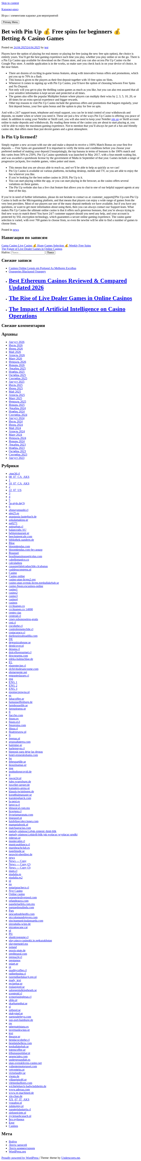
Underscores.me (70, 1157)
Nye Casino (16, 890)
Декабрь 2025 (17, 368)
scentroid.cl (15, 993)
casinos (13, 602)
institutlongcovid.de (20, 771)
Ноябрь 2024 (17, 411)
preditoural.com (18, 953)
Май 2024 (15, 428)
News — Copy (17, 861)
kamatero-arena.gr (19, 788)
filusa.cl (13, 728)
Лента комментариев (22, 1148)
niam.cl (13, 870)
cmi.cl (12, 622)
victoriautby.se (17, 1073)
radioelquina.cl (17, 973)
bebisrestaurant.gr (19, 533)
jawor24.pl (15, 778)
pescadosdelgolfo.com (22, 914)
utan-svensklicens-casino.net (25, 1063)
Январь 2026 (17, 365)
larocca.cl (14, 804)
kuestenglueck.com (20, 798)
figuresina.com (17, 725)
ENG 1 (13, 682)
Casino (13, 572)
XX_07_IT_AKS (19, 1099)
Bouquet (14, 553)
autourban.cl (16, 526)
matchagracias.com (20, 827)
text (11, 1033)
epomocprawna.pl (19, 692)
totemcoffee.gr (17, 1049)
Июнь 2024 (16, 424)
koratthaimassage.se (20, 794)
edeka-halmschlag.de (21, 659)
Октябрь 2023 (17, 451)
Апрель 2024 (17, 431)
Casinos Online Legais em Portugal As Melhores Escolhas (42, 268)
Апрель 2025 (17, 395)
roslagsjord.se (17, 986)
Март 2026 (15, 358)
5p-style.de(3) (17, 503)
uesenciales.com (18, 1056)
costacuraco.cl (17, 632)
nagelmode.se (17, 851)
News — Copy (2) (19, 864)
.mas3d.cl (14, 473)
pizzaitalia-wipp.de (20, 923)
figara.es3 (14, 721)
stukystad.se (16, 1013)
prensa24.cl (15, 957)
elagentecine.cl (17, 665)
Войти (13, 1141)
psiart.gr (13, 963)
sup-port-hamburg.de (21, 1020)
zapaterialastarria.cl (20, 1109)
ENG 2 (13, 685)
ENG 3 (13, 688)
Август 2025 (16, 381)
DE (11, 639)
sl (10, 1006)
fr (10, 735)
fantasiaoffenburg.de (20, 702)
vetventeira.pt (16, 1069)
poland (13, 947)
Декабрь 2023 (17, 444)
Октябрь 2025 (17, 375)
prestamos (14, 960)
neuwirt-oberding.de (20, 854)
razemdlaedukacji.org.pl (23, 976)
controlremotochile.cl (21, 629)
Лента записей (18, 1144)
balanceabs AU (17, 529)
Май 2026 (15, 351)
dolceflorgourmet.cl (20, 652)
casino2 (13, 592)
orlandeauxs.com (18, 900)
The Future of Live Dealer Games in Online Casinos (31, 248)
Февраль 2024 (17, 438)
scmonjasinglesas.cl (20, 996)
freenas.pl (14, 738)
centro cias (15, 612)
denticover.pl (16, 645)
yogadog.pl (15, 1102)
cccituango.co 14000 (21, 609)
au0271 (13, 523)
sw (10, 1023)
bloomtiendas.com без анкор (25, 549)
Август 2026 (16, 342)
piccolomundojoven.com (23, 917)
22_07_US (15, 490)
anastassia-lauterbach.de (23, 516)
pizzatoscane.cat (18, 927)
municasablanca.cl (19, 844)
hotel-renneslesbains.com (23, 755)
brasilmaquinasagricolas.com (25, 556)
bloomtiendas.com (19, 546)
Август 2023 (16, 457)
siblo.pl (13, 1000)
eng (11, 678)
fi (9, 712)
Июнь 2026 (16, 348)
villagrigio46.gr (18, 1079)
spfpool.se (15, 1010)
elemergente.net (18, 672)
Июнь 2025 (16, 388)
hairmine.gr (15, 745)
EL (10, 662)
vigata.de (14, 1076)
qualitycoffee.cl (18, 970)
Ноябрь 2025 (17, 371)
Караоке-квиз (9, 9)
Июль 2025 (16, 385)
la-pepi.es (14, 801)
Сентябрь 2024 (18, 414)
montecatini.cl (17, 841)
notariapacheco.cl (19, 887)
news (16, 229)
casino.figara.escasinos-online (26, 586)
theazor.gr (14, 1036)
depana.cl (14, 649)
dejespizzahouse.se (20, 642)
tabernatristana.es (19, 1026)
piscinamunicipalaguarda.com (26, 920)
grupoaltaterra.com (19, 741)
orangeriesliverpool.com (23, 897)
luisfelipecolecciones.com (23, 821)
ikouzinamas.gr (17, 765)
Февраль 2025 (17, 401)
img (11, 768)
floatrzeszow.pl (17, 731)
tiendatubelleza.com (20, 1043)
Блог (12, 1122)
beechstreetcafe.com (20, 536)
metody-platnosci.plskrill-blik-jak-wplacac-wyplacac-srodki (43, 834)
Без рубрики (16, 1119)
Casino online (17, 576)
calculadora (15, 562)
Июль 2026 (16, 345)
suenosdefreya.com (20, 1016)
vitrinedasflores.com (20, 1082)
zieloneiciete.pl (17, 1112)
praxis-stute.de (17, 950)
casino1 (13, 589)
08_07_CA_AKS (19, 476)
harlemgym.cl (17, 748)
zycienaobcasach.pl (20, 1116)
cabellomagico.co (19, 559)
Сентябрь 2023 (18, 454)
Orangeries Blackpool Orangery (27, 271)
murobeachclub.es (19, 847)
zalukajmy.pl (16, 1106)
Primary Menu (10, 22)
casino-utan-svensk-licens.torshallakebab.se (34, 582)
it (9, 774)
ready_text (15, 980)
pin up (115, 119)
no (10, 884)
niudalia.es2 (16, 877)
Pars (11, 910)
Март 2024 (15, 434)
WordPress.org (17, 1151)
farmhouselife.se (18, 705)
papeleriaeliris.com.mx (22, 904)
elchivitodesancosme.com (23, 668)
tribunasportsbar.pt (19, 1053)
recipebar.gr (15, 983)
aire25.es (14, 513)
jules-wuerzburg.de (20, 781)
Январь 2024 (17, 441)
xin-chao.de (15, 1096)
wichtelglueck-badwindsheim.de (27, 1086)
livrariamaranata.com (21, 814)
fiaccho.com (16, 715)
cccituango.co (17, 606)
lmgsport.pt (15, 818)
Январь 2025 (17, 404)
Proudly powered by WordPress (20, 1157)
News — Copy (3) (19, 867)
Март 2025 (15, 398)
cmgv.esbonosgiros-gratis (23, 619)
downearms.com (18, 655)
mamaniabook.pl (18, 824)
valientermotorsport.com (23, 1066)
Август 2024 (16, 418)
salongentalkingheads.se (23, 990)
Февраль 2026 (17, 361)
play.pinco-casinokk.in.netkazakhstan (30, 940)
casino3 (13, 596)
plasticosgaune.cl (18, 937)
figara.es (14, 718)
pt (10, 967)
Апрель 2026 (17, 355)
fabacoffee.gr (16, 698)
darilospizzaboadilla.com (23, 635)
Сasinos (13, 1126)
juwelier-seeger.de (19, 784)
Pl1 (11, 933)
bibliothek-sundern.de (21, 539)
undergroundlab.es (19, 1059)
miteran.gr (15, 837)
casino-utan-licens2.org (22, 579)
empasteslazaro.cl (19, 675)
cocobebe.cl (16, 625)
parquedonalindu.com (21, 907)
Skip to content (10, 3)
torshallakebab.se (19, 1046)
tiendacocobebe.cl (19, 1039)
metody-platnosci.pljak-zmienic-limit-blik (32, 831)
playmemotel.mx (18, 943)
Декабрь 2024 (17, 408)
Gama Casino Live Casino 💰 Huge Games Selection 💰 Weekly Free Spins (46, 245)
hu (10, 758)
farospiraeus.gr (17, 708)
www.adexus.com (19, 1089)
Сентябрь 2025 (18, 378)
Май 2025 (15, 391)
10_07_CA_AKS (19, 483)
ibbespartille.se (17, 761)
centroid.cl (15, 615)
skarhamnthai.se (18, 1003)
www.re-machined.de (21, 1092)
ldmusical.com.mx (19, 808)
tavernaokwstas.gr (19, 1029)
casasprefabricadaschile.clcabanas (28, 566)
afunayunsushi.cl (18, 510)
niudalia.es (15, 874)
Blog (12, 543)
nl (10, 880)
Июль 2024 (16, 421)
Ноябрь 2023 (17, 447)
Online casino (17, 894)
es (10, 695)
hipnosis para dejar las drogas (26, 751)
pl (10, 930)
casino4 (13, 599)
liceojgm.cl (15, 811)
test (46, 47)
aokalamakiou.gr (18, 519)
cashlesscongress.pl (20, 569)
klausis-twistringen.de (21, 791)
